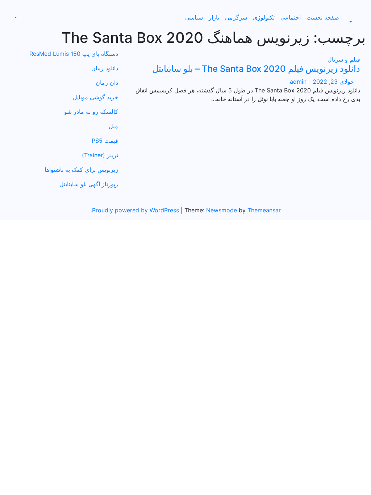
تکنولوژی (264, 17)
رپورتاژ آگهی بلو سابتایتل (88, 184)
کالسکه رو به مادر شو (91, 111)
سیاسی (194, 17)
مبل (113, 126)
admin (298, 81)
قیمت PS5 (105, 140)
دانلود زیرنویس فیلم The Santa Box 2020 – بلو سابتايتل (256, 68)
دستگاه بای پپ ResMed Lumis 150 (73, 53)
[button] (354, 21)
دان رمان (107, 82)
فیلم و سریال (344, 59)
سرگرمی (236, 17)
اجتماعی (290, 17)
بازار (214, 17)
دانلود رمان (104, 68)
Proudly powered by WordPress (136, 210)
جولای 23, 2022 (332, 81)
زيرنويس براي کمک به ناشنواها (81, 169)
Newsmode (221, 210)
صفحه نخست (323, 17)
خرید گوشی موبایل (95, 97)
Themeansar (264, 210)
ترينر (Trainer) (100, 155)
